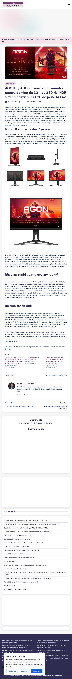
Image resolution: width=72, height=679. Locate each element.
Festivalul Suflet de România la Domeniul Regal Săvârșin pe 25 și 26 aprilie (27, 578)
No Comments (37, 101)
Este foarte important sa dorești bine (15, 569)
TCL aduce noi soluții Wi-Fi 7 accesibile (16, 589)
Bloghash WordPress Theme (52, 676)
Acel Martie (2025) (10, 586)
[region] (24, 664)
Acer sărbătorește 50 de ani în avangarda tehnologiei (21, 582)
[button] (21, 395)
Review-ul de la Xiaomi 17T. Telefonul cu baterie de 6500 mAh (23, 543)
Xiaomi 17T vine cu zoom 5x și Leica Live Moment (19, 554)
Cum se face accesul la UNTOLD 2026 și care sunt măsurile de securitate (27, 532)
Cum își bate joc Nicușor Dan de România (17, 539)
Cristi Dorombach (25, 384)
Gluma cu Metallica (10, 561)
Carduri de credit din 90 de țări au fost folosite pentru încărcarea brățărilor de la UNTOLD (32, 524)
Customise (12, 671)
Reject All (24, 671)
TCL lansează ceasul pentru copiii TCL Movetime (52, 655)
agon (7, 375)
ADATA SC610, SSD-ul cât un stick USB (16, 546)
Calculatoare (10, 83)
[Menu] (69, 4)
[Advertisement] (36, 23)
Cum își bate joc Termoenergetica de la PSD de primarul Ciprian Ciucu (26, 520)
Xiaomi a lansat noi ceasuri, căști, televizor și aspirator (21, 550)
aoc (13, 375)
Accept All (36, 671)
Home (4, 39)
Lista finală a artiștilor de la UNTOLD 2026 (17, 535)
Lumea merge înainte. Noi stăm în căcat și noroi (19, 558)
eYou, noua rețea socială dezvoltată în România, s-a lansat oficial (25, 565)
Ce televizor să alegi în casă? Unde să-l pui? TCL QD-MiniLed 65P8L (26, 528)
